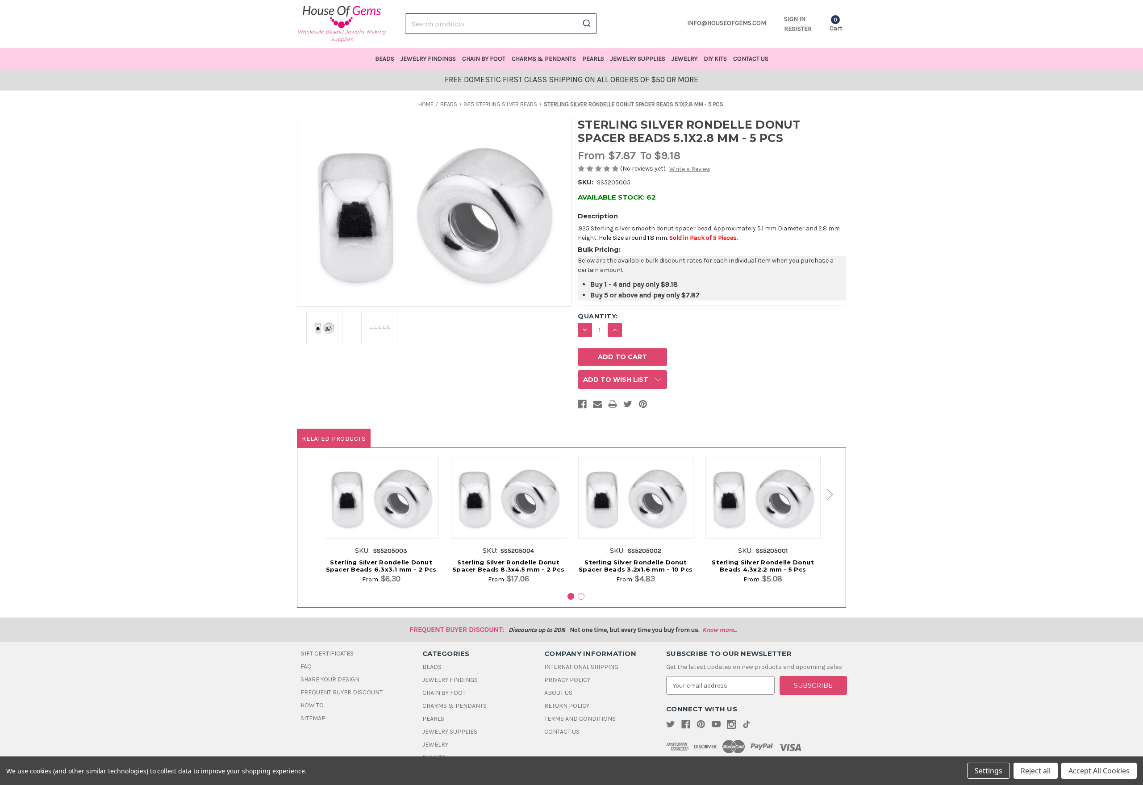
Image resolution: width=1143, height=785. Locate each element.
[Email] (597, 406)
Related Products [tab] (334, 438)
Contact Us (750, 59)
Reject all (1036, 771)
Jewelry (684, 59)
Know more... (719, 630)
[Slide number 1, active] (570, 596)
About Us (558, 693)
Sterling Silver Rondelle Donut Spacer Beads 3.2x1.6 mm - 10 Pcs (635, 566)
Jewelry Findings (428, 59)
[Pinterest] (642, 406)
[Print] (612, 406)
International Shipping (581, 667)
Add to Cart (381, 506)
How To (312, 705)
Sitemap (312, 718)
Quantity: (598, 316)
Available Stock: (617, 197)
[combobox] (501, 23)
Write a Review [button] (689, 169)
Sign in (794, 19)
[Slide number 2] (581, 596)
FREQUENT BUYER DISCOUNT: (456, 629)
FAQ (306, 666)
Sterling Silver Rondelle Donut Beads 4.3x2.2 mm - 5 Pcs (763, 566)
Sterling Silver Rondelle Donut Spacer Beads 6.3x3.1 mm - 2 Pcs (381, 566)
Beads (384, 59)
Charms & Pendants (544, 59)
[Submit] (586, 23)
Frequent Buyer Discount (341, 692)
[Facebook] (582, 406)
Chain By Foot (483, 59)
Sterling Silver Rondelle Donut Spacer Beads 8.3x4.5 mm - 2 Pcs (508, 566)
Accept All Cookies (1099, 771)
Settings (988, 771)
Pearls (593, 59)
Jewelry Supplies (637, 59)
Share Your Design (329, 679)
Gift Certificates (327, 653)
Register (798, 29)
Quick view (381, 490)
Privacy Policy (567, 680)
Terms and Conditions (580, 718)
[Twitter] (627, 406)
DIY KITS (715, 59)
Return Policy (566, 706)
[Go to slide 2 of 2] (308, 494)
